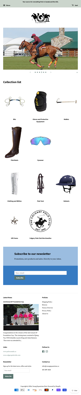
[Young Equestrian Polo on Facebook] (43, 352)
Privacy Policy (46, 311)
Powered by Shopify (54, 386)
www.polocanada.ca (9, 351)
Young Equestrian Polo (39, 386)
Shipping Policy (47, 302)
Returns (44, 305)
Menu (8, 5)
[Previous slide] (30, 72)
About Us (45, 314)
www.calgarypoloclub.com (11, 355)
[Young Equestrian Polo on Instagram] (47, 352)
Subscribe (19, 278)
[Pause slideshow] (77, 72)
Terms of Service (47, 308)
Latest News (7, 297)
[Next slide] (51, 72)
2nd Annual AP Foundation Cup (13, 302)
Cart (76, 5)
